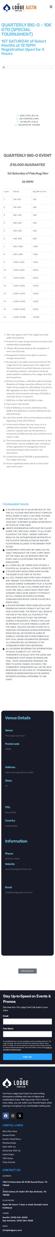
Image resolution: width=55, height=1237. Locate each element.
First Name (8, 1029)
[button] (51, 6)
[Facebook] (6, 1116)
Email (5, 1016)
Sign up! (27, 1056)
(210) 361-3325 (25, 1220)
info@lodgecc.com (12, 1230)
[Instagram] (13, 1116)
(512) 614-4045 (19, 1217)
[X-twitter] (20, 1116)
